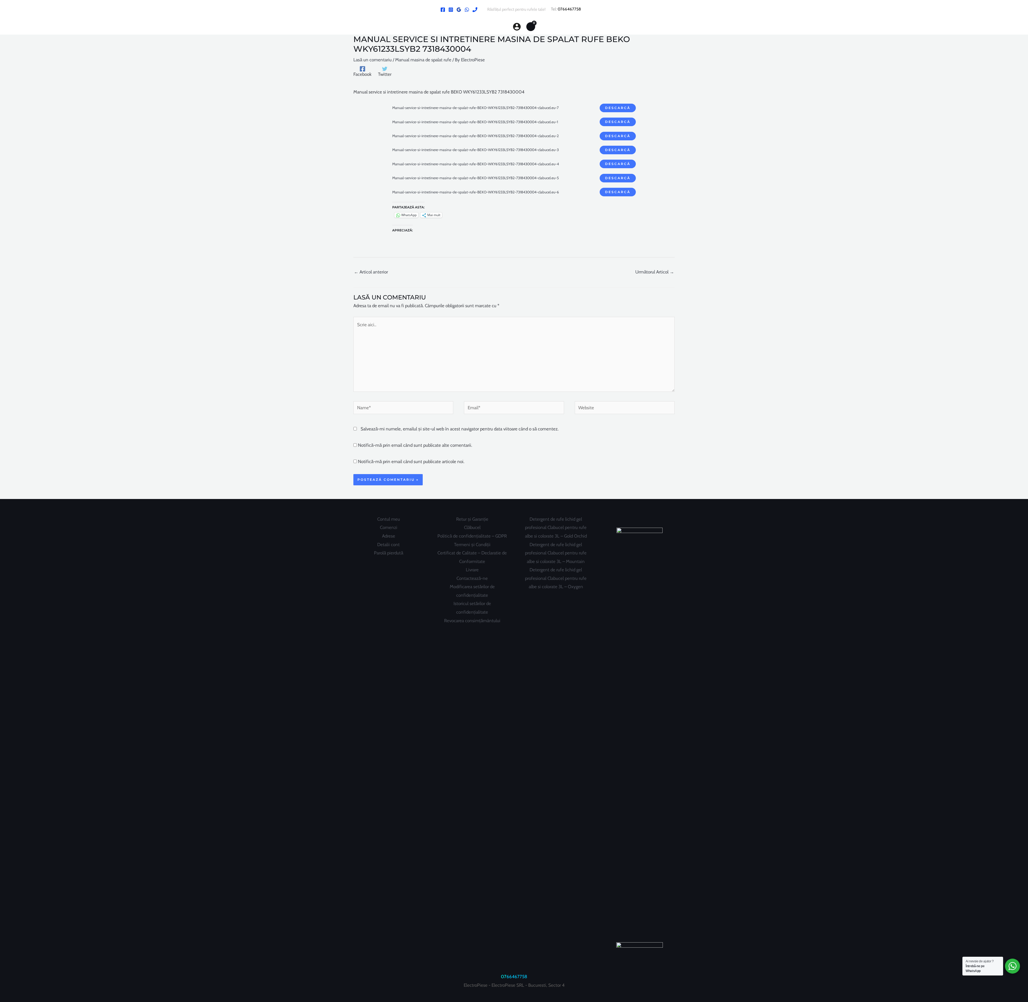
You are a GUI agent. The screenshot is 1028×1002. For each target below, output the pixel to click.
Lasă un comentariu (372, 59)
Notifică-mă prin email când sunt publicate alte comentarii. (415, 445)
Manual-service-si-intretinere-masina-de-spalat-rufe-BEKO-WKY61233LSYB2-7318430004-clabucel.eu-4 (475, 164)
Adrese (388, 536)
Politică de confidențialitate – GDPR (472, 536)
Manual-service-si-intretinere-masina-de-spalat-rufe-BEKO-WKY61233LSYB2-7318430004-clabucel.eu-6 (475, 192)
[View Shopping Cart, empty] (530, 26)
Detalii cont (388, 544)
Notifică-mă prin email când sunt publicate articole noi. (411, 461)
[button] (502, 26)
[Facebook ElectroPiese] (442, 9)
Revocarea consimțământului (472, 620)
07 (504, 976)
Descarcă (617, 108)
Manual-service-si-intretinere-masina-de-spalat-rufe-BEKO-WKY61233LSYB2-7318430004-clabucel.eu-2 (475, 136)
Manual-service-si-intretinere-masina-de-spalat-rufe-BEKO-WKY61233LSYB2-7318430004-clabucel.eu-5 (475, 178)
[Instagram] (450, 9)
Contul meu (388, 519)
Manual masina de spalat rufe (423, 59)
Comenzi (388, 527)
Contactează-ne (472, 578)
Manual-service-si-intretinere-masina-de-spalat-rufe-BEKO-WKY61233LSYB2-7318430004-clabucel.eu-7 (475, 108)
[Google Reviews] (458, 9)
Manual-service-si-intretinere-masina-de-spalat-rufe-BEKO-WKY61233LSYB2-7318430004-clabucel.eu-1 (475, 122)
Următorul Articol (654, 272)
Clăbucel (472, 527)
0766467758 (569, 9)
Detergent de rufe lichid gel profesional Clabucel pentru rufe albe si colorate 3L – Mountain (556, 553)
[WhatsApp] (466, 9)
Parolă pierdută (388, 553)
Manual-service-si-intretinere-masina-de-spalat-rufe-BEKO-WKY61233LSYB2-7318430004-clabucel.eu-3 (475, 150)
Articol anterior (371, 272)
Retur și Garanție (472, 519)
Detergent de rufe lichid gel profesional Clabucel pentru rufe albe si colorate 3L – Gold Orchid (556, 527)
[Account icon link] (517, 26)
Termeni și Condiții (472, 544)
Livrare (472, 569)
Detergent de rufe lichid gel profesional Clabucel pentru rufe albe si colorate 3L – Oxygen (556, 578)
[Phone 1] (475, 9)
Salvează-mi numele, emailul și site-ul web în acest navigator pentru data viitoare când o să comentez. (460, 428)
